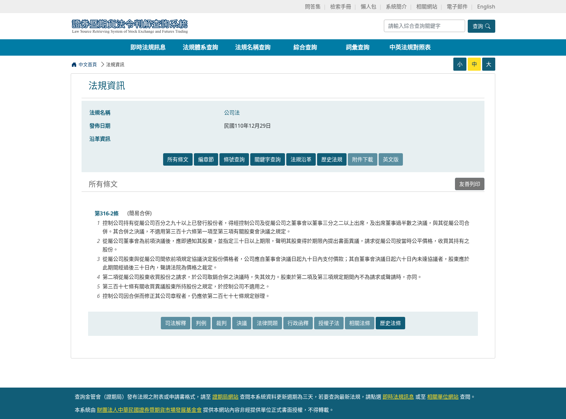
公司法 (232, 112)
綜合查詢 (305, 47)
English (486, 6)
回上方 (555, 405)
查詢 (478, 26)
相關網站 (426, 6)
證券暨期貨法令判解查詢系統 (130, 25)
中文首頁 (88, 64)
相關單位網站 (443, 396)
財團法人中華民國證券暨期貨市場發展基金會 (149, 409)
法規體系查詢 (200, 47)
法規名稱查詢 (253, 47)
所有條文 (177, 159)
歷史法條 (390, 323)
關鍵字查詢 (268, 159)
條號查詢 (234, 159)
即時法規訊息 (148, 47)
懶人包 (368, 6)
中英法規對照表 (410, 47)
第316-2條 (107, 213)
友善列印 (469, 184)
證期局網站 (225, 396)
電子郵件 (457, 6)
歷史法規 (331, 159)
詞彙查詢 (357, 47)
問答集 (313, 6)
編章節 (206, 159)
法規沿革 (301, 159)
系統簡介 (396, 6)
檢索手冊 (340, 6)
